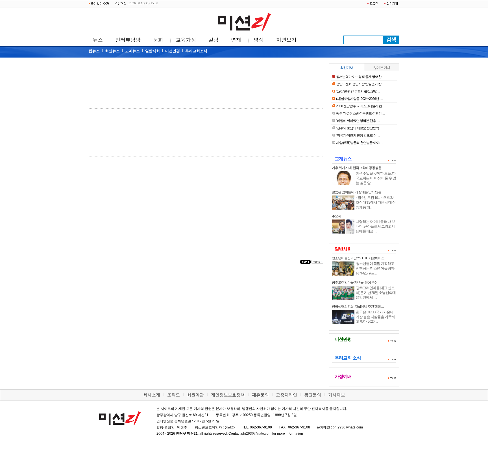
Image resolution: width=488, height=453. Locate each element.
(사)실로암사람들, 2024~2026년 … (359, 99)
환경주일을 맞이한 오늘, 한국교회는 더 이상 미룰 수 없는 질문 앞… (376, 178)
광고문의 (312, 394)
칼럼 (213, 40)
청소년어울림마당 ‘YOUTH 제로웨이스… (359, 258)
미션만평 (172, 51)
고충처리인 (286, 394)
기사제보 (336, 394)
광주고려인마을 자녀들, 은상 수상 (355, 282)
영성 (259, 40)
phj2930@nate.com (256, 434)
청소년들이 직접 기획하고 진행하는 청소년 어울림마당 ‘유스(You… (375, 268)
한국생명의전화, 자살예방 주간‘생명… (358, 307)
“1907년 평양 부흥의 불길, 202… (358, 91)
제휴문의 (260, 394)
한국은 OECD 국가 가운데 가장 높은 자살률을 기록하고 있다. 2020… (375, 317)
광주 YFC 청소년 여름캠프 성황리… (360, 113)
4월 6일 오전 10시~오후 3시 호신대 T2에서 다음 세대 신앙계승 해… (376, 202)
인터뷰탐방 (128, 40)
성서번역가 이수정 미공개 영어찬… (360, 77)
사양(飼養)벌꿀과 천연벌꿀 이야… (359, 143)
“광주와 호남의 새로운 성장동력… (359, 128)
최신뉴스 (112, 51)
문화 (158, 40)
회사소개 (151, 394)
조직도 (173, 394)
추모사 (336, 216)
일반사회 (152, 51)
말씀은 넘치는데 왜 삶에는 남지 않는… (358, 192)
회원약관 (195, 394)
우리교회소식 (196, 51)
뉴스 (98, 40)
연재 (236, 40)
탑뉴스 (94, 51)
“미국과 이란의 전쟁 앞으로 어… (358, 135)
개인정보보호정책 (228, 394)
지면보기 (286, 40)
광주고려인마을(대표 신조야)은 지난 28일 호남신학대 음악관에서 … (376, 293)
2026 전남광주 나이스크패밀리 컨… (360, 106)
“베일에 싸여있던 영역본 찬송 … (358, 121)
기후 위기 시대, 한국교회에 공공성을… (358, 168)
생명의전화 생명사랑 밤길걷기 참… (360, 84)
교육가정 (186, 40)
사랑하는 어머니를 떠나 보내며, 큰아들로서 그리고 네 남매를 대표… (375, 226)
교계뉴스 (132, 51)
